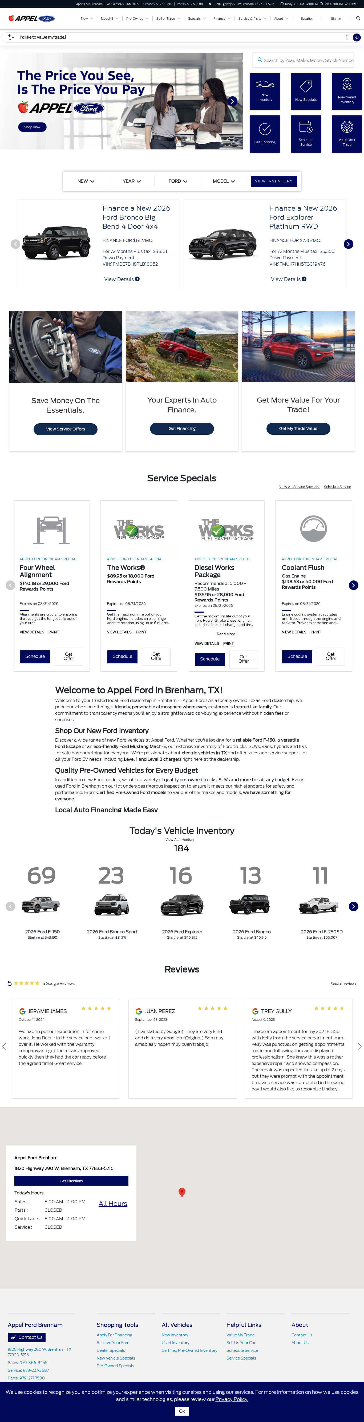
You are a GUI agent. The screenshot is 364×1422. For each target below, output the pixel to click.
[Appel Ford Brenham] (32, 18)
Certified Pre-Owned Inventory (189, 1350)
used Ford (65, 786)
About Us (300, 1343)
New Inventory (175, 1335)
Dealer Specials (111, 1350)
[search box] (303, 60)
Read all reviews (343, 983)
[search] (358, 18)
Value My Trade (240, 1335)
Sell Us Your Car (241, 1343)
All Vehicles (177, 1325)
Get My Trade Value (298, 428)
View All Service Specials (299, 487)
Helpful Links (244, 1325)
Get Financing (182, 428)
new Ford (117, 740)
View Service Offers (65, 429)
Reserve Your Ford (113, 1343)
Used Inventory (175, 1343)
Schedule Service (337, 487)
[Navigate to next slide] (239, 101)
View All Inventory (179, 840)
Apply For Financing (114, 1335)
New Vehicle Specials (116, 1358)
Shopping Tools (117, 1325)
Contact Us (30, 1337)
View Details (286, 279)
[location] (210, 4)
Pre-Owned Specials (115, 1366)
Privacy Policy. (232, 1399)
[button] (182, 1193)
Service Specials (241, 1358)
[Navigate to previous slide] (4, 101)
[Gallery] (121, 101)
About (300, 1325)
